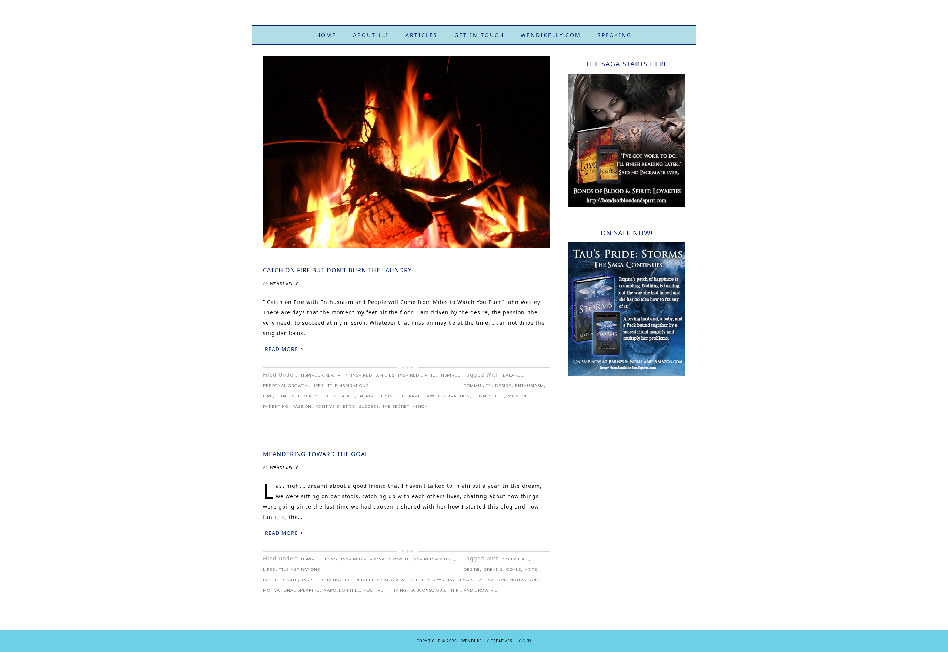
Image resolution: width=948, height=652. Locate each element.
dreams (493, 569)
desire (503, 385)
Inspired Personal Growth (374, 559)
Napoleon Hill (342, 590)
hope (531, 569)
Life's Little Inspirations (474, 15)
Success (369, 406)
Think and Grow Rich (475, 590)
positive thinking (385, 590)
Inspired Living (417, 375)
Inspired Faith (280, 579)
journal (410, 396)
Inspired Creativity (323, 375)
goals (347, 396)
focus (328, 396)
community (477, 385)
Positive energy (335, 406)
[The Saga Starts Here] (626, 205)
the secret (396, 406)
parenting (275, 406)
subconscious (427, 590)
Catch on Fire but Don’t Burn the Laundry (337, 270)
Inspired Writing (433, 559)
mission (517, 396)
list (499, 396)
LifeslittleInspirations (339, 385)
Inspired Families (372, 375)
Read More (281, 349)
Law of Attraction (447, 396)
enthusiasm (529, 385)
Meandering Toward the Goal (315, 454)
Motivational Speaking (291, 590)
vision (420, 406)
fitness (285, 396)
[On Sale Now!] (626, 373)
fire (268, 396)
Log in (524, 640)
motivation (523, 579)
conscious (516, 559)
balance (513, 375)
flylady (308, 396)
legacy (482, 396)
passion (301, 406)
